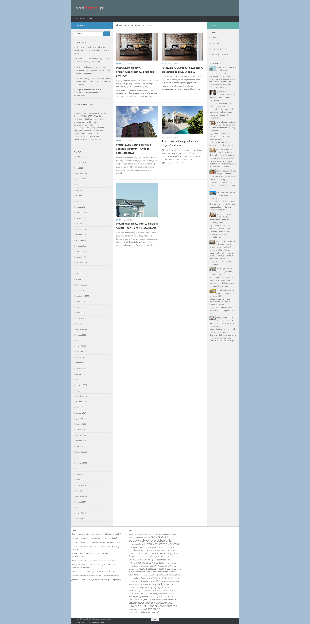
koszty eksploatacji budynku (152, 568)
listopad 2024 (81, 207)
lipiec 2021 (80, 379)
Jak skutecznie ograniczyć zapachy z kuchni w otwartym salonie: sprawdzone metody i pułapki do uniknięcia (92, 81)
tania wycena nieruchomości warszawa (160, 600)
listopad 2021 (81, 357)
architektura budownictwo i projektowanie (150, 539)
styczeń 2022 (81, 346)
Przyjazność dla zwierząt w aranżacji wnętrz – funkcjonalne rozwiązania (222, 70)
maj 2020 (79, 457)
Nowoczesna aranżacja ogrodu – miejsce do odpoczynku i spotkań (96, 534)
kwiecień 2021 (81, 396)
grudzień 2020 (81, 418)
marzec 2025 (81, 196)
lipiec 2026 (80, 157)
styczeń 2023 (81, 279)
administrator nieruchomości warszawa (140, 534)
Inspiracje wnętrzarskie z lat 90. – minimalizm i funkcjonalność (221, 293)
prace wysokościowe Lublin (147, 584)
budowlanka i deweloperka (139, 550)
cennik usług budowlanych (158, 550)
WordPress (82, 622)
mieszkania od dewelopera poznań (150, 572)
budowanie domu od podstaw (160, 547)
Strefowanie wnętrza (219, 49)
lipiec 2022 (80, 313)
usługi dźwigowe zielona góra (163, 606)
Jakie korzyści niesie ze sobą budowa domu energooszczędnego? (96, 580)
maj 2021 (79, 391)
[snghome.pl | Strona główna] (90, 8)
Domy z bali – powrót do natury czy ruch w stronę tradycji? (93, 560)
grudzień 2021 (81, 352)
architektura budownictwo (139, 537)
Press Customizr (98, 622)
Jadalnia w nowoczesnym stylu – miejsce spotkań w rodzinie (93, 572)
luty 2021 (79, 407)
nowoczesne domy (146, 575)
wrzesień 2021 (81, 368)
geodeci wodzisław (164, 556)
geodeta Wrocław (137, 559)
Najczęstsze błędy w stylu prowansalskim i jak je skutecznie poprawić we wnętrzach (222, 152)
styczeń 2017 (81, 513)
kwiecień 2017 (81, 496)
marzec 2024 (81, 229)
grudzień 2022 (81, 285)
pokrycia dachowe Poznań (151, 581)
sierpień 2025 (81, 190)
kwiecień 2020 (81, 463)
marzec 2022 (81, 335)
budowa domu (137, 547)
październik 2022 (82, 296)
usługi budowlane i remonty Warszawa (147, 602)
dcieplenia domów (136, 553)
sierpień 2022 (81, 307)
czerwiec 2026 (81, 162)
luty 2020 (79, 474)
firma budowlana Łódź (142, 556)
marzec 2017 (81, 502)
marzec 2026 (81, 179)
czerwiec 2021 (81, 385)
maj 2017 (79, 491)
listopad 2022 (81, 290)
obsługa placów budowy (163, 574)
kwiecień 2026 (81, 173)
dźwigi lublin (172, 553)
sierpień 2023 (81, 257)
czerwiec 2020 (81, 452)
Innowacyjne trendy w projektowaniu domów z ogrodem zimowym (135, 71)
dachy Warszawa (170, 550)
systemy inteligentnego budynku (142, 597)
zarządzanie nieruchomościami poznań (144, 610)
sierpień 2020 (81, 441)
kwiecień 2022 (81, 329)
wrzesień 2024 (81, 212)
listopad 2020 (81, 424)
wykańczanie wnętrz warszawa (137, 609)
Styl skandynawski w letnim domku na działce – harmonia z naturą (96, 542)
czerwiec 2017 (81, 485)
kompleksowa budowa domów (146, 562)
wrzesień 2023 (81, 251)
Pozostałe (215, 43)
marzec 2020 (81, 469)
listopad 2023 (81, 246)
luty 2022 (79, 340)
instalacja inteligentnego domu (158, 560)
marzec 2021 (81, 402)
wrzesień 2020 (81, 435)
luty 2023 (79, 274)
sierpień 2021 (81, 374)
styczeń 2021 (81, 413)
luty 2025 (79, 201)
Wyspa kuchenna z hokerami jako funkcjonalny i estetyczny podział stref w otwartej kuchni (89, 93)
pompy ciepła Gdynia (169, 581)
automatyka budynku (137, 544)
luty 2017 (79, 507)
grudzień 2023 (81, 240)
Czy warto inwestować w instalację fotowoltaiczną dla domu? (94, 538)
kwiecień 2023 (81, 263)
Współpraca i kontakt (83, 19)
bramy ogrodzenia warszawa (163, 544)
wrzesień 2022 (81, 302)
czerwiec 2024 (81, 224)
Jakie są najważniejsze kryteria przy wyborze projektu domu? (220, 272)
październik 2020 (82, 430)
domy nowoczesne (154, 553)
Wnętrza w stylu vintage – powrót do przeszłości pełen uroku (222, 195)
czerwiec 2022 (81, 318)
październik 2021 (82, 363)
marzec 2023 (81, 268)
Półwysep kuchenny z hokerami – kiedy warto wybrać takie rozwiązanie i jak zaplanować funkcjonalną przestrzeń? (92, 70)
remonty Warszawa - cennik (162, 594)
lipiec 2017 (80, 480)
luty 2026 (79, 185)
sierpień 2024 (81, 218)
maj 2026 (79, 168)
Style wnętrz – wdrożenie (221, 54)
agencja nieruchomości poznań (163, 534)
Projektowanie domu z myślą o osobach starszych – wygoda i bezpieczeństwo (133, 148)
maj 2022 (79, 324)
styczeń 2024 (81, 235)
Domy (118, 64)
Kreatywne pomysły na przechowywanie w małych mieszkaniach (95, 576)
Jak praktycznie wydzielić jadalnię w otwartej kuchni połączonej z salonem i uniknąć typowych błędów (92, 50)
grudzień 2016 (81, 519)
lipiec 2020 (80, 446)
